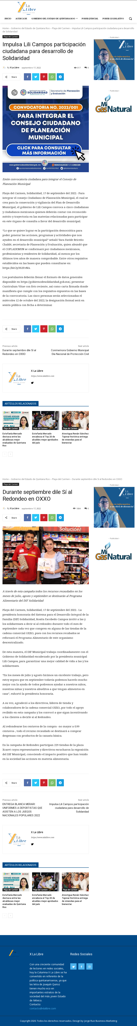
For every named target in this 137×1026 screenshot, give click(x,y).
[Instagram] (89, 966)
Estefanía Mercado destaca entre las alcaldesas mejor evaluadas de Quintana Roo (14, 439)
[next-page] (10, 454)
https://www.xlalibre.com (42, 376)
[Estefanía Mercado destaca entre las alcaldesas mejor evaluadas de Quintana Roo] (15, 420)
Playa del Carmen (61, 28)
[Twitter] (35, 76)
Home (5, 28)
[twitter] (32, 382)
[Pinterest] (43, 76)
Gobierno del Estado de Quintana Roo (30, 28)
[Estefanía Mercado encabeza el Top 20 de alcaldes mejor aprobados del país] (45, 420)
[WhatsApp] (52, 76)
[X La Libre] (4, 67)
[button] (130, 18)
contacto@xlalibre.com (43, 1008)
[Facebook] (27, 76)
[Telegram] (60, 76)
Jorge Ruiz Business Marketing (100, 1020)
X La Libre (14, 67)
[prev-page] (4, 454)
